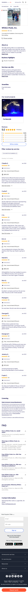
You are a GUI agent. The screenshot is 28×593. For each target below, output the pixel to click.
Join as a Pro (18, 2)
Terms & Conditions (22, 584)
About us (4, 568)
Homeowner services (8, 554)
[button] (12, 111)
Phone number (7, 38)
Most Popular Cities (7, 514)
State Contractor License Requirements (12, 402)
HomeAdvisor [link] (5, 6)
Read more (5, 54)
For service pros (6, 559)
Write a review (14, 144)
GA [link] (11, 6)
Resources (5, 564)
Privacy (5, 581)
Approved (5, 10)
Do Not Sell (15, 581)
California (10, 581)
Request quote (14, 590)
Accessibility (21, 581)
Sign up (14, 530)
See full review (6, 185)
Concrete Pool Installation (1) (10, 153)
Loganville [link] (15, 6)
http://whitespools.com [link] (9, 504)
